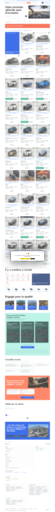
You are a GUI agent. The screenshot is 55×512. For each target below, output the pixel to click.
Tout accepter (23, 258)
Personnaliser (32, 258)
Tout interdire (28, 258)
